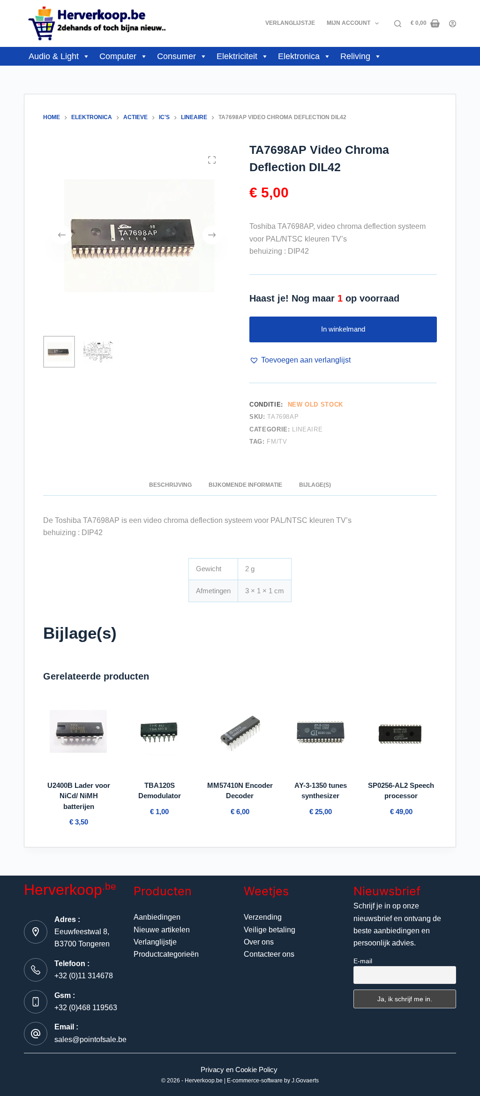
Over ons (259, 942)
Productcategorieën (166, 954)
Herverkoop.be (204, 1080)
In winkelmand (343, 329)
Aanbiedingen (157, 917)
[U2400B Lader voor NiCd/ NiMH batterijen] (78, 733)
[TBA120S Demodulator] (159, 733)
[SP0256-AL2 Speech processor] (401, 733)
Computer (117, 56)
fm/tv (277, 441)
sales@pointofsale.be (90, 1039)
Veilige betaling (269, 930)
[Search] (397, 23)
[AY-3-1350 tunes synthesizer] (320, 733)
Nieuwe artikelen (162, 930)
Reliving (355, 56)
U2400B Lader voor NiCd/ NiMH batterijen (78, 795)
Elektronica (299, 56)
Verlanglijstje (290, 23)
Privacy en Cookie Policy (239, 1069)
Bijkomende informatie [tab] (245, 485)
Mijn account (348, 23)
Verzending (263, 917)
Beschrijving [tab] (170, 485)
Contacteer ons (269, 954)
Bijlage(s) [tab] (315, 485)
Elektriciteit (237, 56)
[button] (300, 360)
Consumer (176, 56)
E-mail (362, 961)
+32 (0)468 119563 (85, 1008)
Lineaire (307, 429)
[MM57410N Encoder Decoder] (240, 733)
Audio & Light (54, 56)
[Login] (452, 23)
